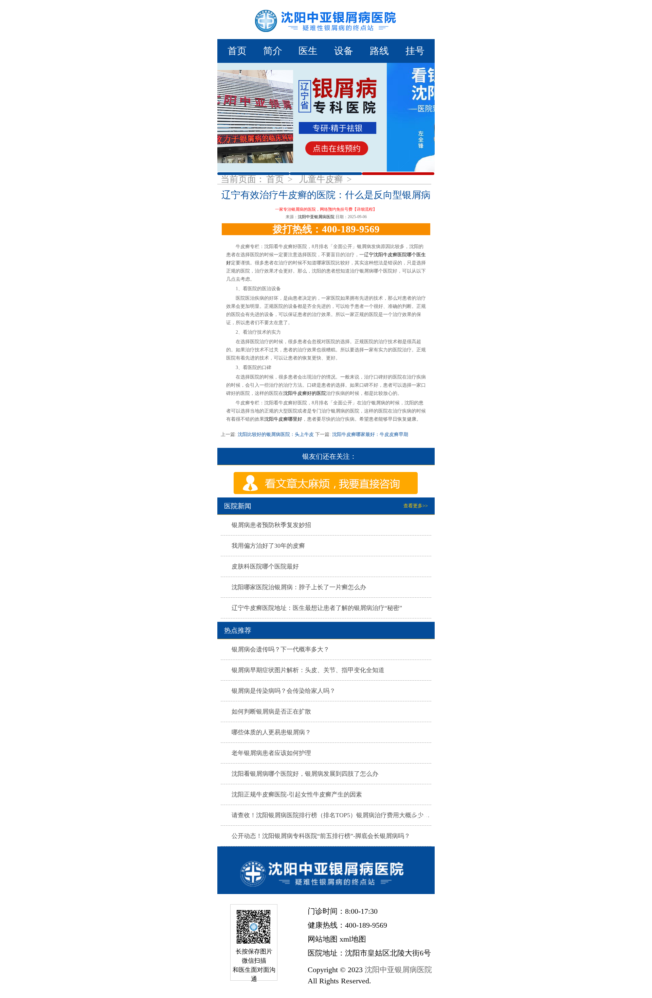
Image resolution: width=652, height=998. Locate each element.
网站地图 (323, 939)
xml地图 (353, 939)
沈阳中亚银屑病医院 (316, 216)
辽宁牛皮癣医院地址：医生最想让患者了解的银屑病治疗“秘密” (317, 608)
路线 (379, 51)
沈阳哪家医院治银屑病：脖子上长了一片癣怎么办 (299, 587)
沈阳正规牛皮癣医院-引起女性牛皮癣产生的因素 (297, 794)
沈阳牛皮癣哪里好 (283, 419)
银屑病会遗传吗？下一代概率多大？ (280, 649)
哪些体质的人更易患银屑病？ (271, 732)
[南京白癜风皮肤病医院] (326, 19)
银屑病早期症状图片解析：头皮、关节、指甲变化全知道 (308, 670)
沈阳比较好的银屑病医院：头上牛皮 (275, 434)
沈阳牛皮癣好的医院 (304, 393)
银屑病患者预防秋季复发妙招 (271, 525)
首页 (237, 51)
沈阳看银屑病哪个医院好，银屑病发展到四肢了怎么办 (305, 773)
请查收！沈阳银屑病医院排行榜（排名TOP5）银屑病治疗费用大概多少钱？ (334, 815)
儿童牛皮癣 (322, 179)
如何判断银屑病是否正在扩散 (271, 711)
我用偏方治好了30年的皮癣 (268, 545)
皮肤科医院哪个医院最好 (265, 566)
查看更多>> (415, 505)
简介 (272, 51)
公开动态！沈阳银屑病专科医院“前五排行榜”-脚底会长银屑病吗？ (321, 836)
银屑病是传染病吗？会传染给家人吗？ (284, 690)
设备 (343, 51)
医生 (308, 51)
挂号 (414, 51)
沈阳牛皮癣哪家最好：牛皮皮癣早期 (369, 434)
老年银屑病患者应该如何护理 (271, 753)
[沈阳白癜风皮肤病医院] (326, 870)
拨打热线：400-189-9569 (326, 229)
